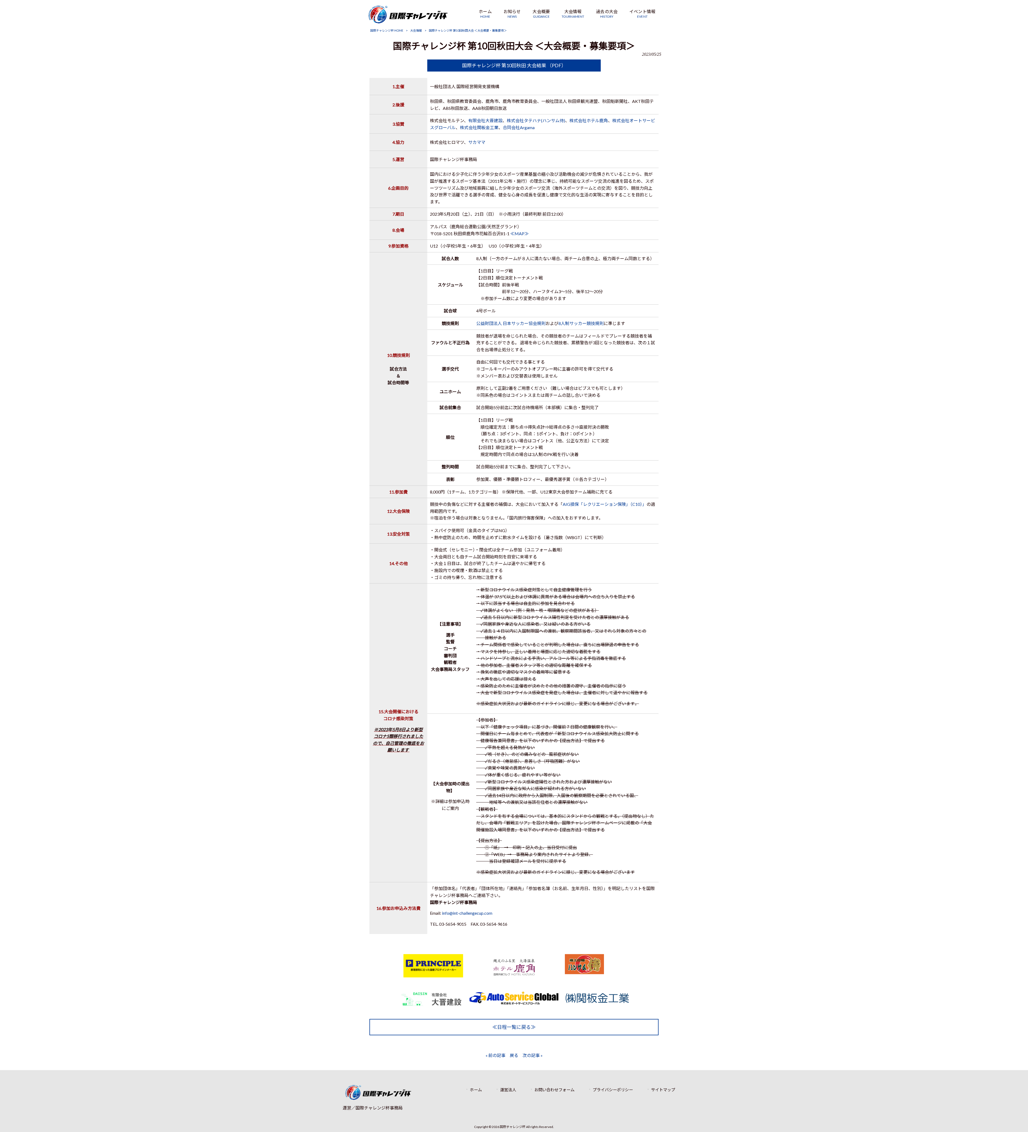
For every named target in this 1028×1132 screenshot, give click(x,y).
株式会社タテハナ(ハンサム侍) (536, 120)
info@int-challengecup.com (467, 913)
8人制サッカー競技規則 (581, 323)
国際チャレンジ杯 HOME (386, 30)
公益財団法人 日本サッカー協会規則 (511, 323)
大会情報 (416, 30)
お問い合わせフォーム (554, 1089)
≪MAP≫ (519, 233)
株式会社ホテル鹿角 (588, 120)
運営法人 (508, 1089)
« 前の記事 (495, 1055)
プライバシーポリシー (613, 1089)
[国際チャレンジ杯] (408, 21)
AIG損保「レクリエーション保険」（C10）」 (605, 504)
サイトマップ (663, 1089)
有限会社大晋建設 (485, 120)
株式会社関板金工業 (479, 127)
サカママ (476, 142)
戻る (514, 1055)
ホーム (476, 1089)
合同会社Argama (519, 127)
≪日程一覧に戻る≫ (514, 1027)
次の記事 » (533, 1055)
